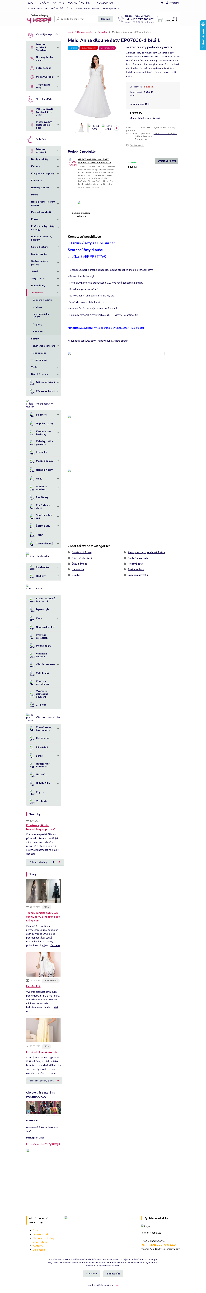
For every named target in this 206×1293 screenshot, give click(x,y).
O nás (36, 1230)
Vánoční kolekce (45, 664)
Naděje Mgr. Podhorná (43, 765)
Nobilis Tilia (43, 783)
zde (117, 1285)
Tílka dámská (38, 352)
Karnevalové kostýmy (43, 433)
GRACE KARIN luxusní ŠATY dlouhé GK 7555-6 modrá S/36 (94, 161)
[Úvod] (39, 19)
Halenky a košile (40, 187)
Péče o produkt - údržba (87, 8)
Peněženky (42, 497)
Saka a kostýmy (39, 246)
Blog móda (39, 1249)
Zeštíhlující (42, 673)
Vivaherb (41, 801)
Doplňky (37, 324)
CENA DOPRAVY (105, 2)
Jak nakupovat (40, 1234)
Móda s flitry (43, 645)
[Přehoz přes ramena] (108, 495)
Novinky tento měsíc (44, 59)
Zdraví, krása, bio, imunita (44, 729)
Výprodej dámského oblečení (42, 693)
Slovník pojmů (109, 8)
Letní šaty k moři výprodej (42, 1052)
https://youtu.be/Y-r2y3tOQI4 (43, 1144)
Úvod (70, 32)
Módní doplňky (44, 461)
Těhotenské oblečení (43, 345)
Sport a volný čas (44, 516)
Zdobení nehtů (44, 543)
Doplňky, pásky (44, 423)
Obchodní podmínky (43, 1238)
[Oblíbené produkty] (162, 6)
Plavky (34, 219)
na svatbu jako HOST (41, 316)
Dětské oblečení (45, 382)
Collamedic (42, 738)
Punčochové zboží (41, 212)
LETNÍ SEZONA (51, 980)
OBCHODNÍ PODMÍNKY (79, 2)
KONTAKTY (58, 2)
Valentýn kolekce (41, 655)
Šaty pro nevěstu (42, 299)
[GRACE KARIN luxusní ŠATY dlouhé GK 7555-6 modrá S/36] (73, 162)
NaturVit (41, 774)
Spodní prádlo (39, 254)
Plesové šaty (38, 285)
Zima (39, 618)
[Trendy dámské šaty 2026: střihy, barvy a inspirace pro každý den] (43, 891)
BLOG (30, 2)
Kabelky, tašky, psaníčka (44, 443)
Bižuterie (41, 414)
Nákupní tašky (44, 469)
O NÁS (43, 2)
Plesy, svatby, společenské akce (44, 124)
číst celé (30, 853)
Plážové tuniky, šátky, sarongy (43, 228)
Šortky (35, 338)
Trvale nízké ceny (43, 86)
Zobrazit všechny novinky (43, 862)
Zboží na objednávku (43, 683)
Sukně (34, 271)
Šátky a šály (43, 526)
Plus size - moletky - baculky (42, 238)
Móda (46, 907)
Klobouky (41, 452)
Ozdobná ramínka (41, 488)
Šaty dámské (38, 278)
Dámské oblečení (41, 151)
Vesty (34, 367)
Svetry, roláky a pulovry (39, 263)
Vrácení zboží (40, 1242)
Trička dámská (39, 360)
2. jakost (41, 704)
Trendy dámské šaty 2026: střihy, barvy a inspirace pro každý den (43, 916)
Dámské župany (39, 374)
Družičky (37, 307)
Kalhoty (35, 166)
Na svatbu (37, 292)
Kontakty (38, 1246)
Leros (39, 755)
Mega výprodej (45, 76)
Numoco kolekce (45, 627)
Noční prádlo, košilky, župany (43, 203)
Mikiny (34, 194)
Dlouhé (76, 575)
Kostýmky (36, 180)
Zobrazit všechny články (42, 1080)
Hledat (105, 19)
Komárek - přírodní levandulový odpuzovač (40, 827)
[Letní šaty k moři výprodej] (43, 1031)
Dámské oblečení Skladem (41, 47)
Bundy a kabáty (39, 159)
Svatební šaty (136, 569)
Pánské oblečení (45, 391)
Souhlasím (113, 1273)
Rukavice (37, 331)
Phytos (40, 792)
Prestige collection (42, 636)
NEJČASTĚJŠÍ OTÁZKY (61, 8)
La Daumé (42, 747)
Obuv (39, 478)
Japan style (42, 609)
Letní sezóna (43, 68)
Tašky (39, 534)
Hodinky (41, 576)
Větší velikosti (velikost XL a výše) (44, 112)
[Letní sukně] (43, 965)
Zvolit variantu (167, 161)
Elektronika (43, 567)
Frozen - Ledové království (45, 600)
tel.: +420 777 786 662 (139, 19)
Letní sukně (33, 986)
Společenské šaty (138, 558)
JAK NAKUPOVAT (36, 8)
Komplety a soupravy (42, 173)
